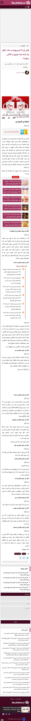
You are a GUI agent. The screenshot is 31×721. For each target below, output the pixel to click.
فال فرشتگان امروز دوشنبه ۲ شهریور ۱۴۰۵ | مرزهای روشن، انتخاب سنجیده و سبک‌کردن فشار (12, 191)
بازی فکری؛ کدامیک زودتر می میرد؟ (11, 132)
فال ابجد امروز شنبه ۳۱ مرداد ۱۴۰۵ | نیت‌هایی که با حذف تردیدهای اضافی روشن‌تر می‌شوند (16, 693)
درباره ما (12, 699)
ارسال (15, 622)
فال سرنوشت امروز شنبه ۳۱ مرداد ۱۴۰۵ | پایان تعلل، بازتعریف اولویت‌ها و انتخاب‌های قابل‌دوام (12, 297)
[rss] (9, 714)
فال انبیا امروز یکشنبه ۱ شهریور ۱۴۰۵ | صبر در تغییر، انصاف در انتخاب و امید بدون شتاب (12, 199)
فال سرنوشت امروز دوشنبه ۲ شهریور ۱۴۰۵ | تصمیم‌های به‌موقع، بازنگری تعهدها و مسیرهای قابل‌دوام (12, 272)
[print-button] (4, 114)
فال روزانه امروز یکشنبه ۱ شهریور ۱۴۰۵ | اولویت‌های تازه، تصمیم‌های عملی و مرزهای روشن (16, 659)
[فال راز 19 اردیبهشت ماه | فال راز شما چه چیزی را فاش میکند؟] (27, 558)
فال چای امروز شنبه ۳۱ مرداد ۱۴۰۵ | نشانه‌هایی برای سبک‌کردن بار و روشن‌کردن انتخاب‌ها (12, 216)
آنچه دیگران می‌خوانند (21, 266)
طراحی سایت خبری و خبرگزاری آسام (15, 719)
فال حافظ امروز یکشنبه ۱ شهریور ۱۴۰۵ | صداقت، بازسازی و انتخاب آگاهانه (15, 668)
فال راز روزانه (18, 554)
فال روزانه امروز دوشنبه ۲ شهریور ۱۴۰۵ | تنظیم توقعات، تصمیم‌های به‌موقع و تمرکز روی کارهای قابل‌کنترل (16, 654)
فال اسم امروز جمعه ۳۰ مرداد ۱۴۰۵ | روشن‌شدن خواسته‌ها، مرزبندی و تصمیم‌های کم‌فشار (12, 306)
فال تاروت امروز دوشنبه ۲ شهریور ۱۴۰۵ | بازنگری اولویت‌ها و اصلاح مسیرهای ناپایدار (13, 183)
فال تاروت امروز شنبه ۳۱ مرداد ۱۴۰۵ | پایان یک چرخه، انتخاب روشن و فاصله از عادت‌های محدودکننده (12, 289)
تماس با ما (18, 699)
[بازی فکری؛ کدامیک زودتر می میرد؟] (23, 132)
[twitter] (24, 558)
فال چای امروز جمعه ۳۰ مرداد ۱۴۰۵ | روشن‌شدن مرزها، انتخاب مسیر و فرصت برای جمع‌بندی (12, 315)
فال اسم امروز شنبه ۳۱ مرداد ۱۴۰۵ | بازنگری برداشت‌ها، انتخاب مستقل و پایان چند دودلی (12, 207)
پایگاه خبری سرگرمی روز (22, 117)
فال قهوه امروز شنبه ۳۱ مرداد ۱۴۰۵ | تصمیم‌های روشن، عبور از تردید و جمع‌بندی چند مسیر (12, 280)
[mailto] (6, 114)
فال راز (23, 554)
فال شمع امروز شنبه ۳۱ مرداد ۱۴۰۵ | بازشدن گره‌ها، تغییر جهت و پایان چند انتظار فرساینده (12, 224)
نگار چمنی (18, 72)
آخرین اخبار (25, 630)
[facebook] (20, 558)
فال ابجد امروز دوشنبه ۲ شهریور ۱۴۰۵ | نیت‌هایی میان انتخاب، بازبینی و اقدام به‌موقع (12, 709)
